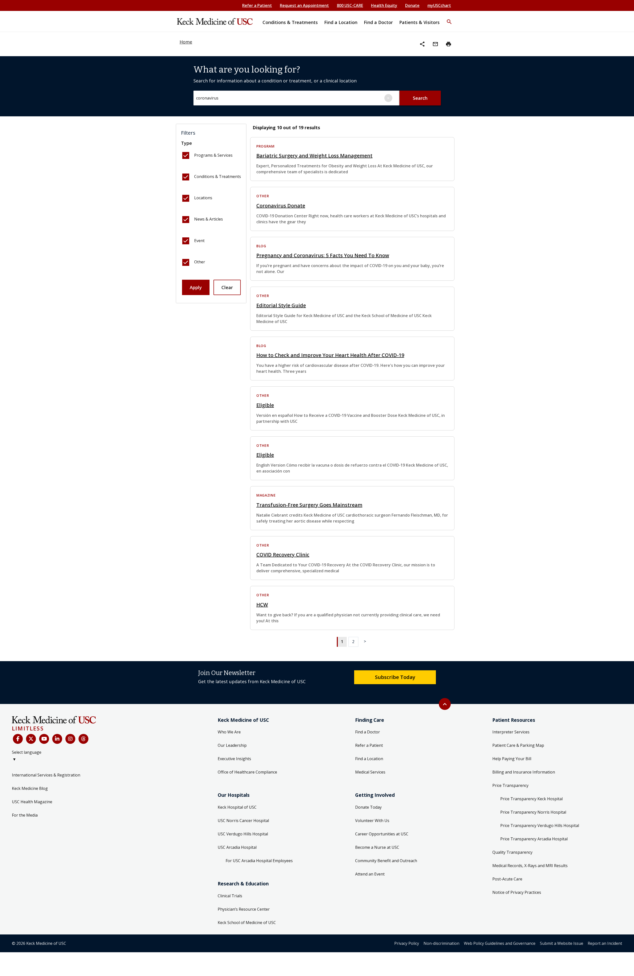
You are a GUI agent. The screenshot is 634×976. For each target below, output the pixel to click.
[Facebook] (18, 739)
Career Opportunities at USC (381, 834)
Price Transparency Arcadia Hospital (534, 839)
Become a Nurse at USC (377, 847)
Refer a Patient (257, 5)
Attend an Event (370, 874)
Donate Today (368, 807)
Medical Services (370, 772)
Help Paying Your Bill (511, 758)
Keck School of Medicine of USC (247, 922)
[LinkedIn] (57, 739)
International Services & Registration (46, 775)
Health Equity (384, 5)
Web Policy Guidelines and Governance (499, 943)
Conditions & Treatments (217, 176)
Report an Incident (605, 943)
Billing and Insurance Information (523, 772)
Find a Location (369, 758)
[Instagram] (70, 739)
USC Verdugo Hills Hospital (243, 834)
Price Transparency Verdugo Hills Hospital (539, 825)
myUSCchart (439, 5)
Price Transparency (510, 785)
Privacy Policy (406, 943)
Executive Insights (234, 758)
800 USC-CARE (350, 5)
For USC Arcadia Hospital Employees (259, 860)
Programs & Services (213, 155)
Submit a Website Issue (561, 943)
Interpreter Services (510, 732)
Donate (412, 5)
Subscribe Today (395, 677)
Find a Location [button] (340, 22)
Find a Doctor (367, 732)
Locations (203, 197)
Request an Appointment (304, 5)
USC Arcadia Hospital (237, 847)
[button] (449, 18)
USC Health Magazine (32, 801)
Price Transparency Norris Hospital (533, 812)
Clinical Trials (230, 896)
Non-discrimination (441, 943)
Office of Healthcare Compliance (247, 772)
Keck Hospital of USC (237, 807)
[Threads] (83, 739)
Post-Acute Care (507, 879)
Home (186, 42)
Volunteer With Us (372, 820)
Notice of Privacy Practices (516, 892)
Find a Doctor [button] (378, 22)
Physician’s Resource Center (244, 909)
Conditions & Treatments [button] (290, 22)
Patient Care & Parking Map (518, 745)
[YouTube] (44, 739)
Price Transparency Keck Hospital (531, 798)
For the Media (25, 815)
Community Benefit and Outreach (386, 860)
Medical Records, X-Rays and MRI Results (530, 865)
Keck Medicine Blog (30, 788)
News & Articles (208, 219)
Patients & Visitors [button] (419, 22)
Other (199, 262)
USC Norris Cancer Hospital (243, 820)
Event (199, 240)
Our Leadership (232, 745)
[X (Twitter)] (31, 739)
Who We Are (229, 732)
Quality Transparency (512, 852)
